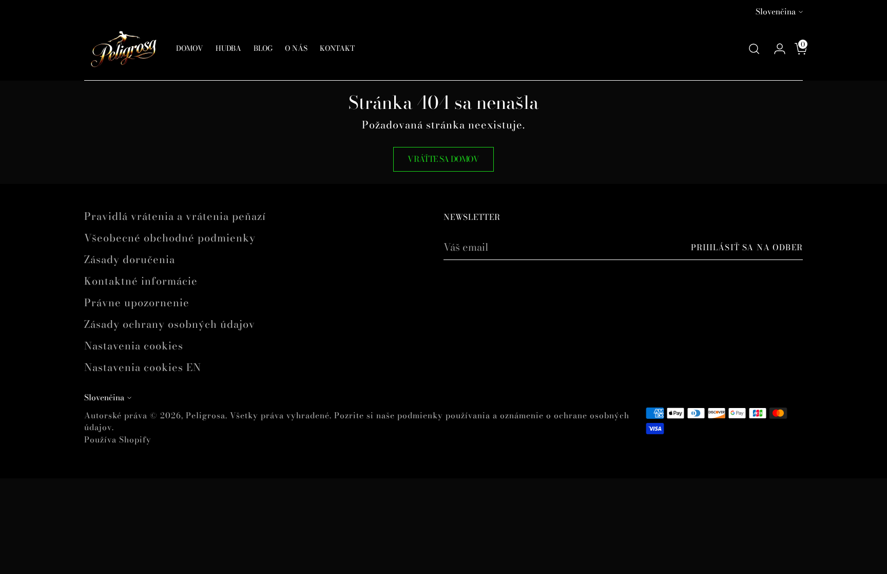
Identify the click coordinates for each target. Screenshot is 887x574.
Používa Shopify (117, 440)
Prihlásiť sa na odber (747, 247)
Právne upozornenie (136, 302)
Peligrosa (205, 415)
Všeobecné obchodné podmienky (170, 238)
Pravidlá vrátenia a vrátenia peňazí (175, 216)
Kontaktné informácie (141, 281)
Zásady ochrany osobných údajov (169, 324)
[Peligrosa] (122, 48)
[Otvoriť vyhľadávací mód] (754, 49)
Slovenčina (776, 11)
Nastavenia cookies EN (142, 367)
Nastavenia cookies (133, 346)
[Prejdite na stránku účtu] (775, 49)
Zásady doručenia (129, 259)
